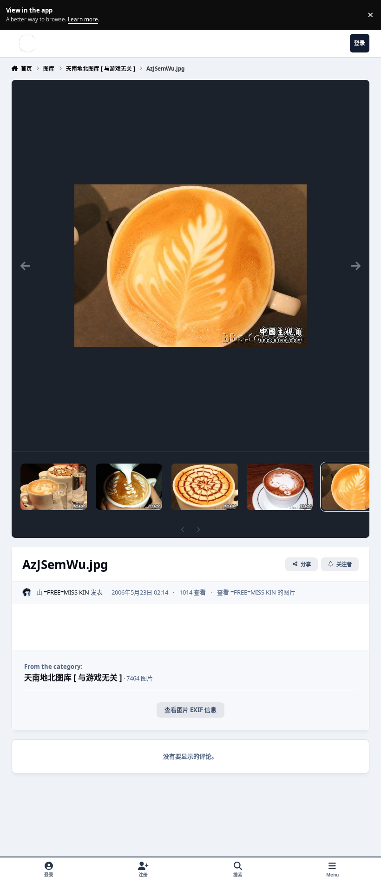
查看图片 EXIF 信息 (190, 710)
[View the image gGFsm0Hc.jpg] (53, 487)
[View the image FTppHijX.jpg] (129, 487)
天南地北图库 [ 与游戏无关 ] (73, 677)
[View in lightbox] (190, 265)
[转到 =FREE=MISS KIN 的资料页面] (27, 592)
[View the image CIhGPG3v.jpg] (280, 487)
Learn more (16, 14)
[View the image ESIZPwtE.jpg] (204, 487)
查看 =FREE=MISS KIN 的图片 (256, 592)
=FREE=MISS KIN (66, 592)
